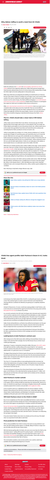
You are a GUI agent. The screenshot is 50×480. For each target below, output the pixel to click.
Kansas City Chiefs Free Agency (15, 454)
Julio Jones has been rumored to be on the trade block (20, 106)
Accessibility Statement (30, 469)
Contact (27, 464)
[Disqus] (27, 232)
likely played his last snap (10, 310)
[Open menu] (3, 2)
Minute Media (7, 474)
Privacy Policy (28, 466)
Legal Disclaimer (19, 469)
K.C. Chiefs (19, 86)
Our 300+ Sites (41, 464)
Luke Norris (6, 263)
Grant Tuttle (6, 24)
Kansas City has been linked (10, 406)
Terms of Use (41, 466)
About (6, 464)
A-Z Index (40, 469)
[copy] (11, 27)
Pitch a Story (18, 466)
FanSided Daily (8, 466)
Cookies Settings (9, 471)
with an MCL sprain (41, 345)
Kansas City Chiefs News (13, 214)
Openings (17, 464)
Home (5, 214)
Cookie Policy (8, 469)
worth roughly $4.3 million (34, 385)
